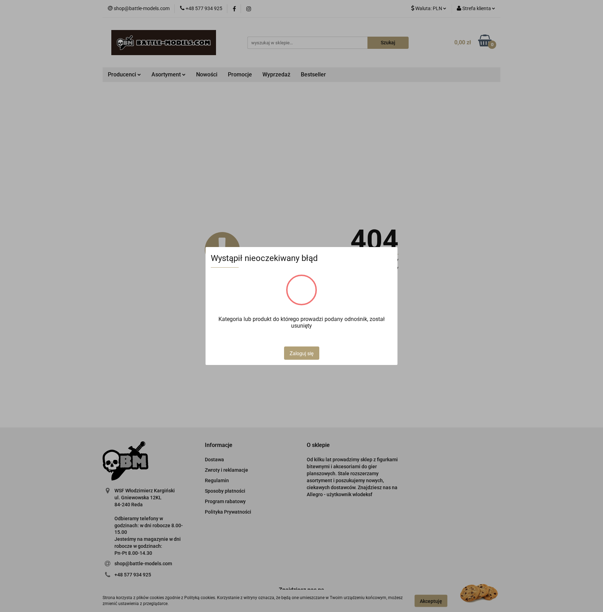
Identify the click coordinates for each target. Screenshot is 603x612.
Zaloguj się (302, 353)
